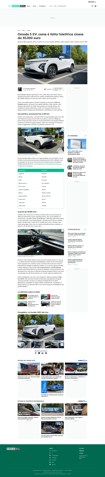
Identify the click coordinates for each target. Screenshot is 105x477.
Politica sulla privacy (37, 470)
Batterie (74, 236)
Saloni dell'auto (62, 6)
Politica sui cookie (47, 470)
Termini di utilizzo (68, 470)
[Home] (19, 6)
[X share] (39, 353)
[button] (19, 344)
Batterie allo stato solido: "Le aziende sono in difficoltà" (75, 246)
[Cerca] (92, 6)
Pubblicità (81, 450)
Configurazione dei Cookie (57, 470)
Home (19, 30)
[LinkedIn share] (42, 353)
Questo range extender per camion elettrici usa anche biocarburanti (75, 261)
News (28, 6)
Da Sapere (42, 6)
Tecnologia (75, 264)
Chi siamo (81, 448)
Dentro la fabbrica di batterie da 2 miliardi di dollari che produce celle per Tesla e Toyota (77, 253)
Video (55, 6)
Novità (28, 30)
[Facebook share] (36, 353)
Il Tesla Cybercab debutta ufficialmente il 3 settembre (75, 240)
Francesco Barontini (30, 88)
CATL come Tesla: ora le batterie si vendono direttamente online (76, 234)
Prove (34, 6)
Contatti (81, 453)
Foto (51, 6)
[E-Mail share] (46, 353)
